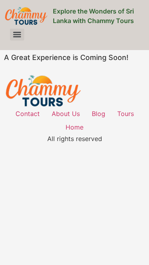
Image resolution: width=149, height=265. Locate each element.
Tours (125, 114)
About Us (66, 114)
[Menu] (17, 35)
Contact (27, 114)
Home (74, 127)
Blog (98, 114)
